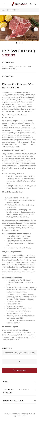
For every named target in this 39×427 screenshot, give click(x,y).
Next (36, 29)
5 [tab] (22, 43)
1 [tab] (16, 43)
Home (3, 10)
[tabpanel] (19, 28)
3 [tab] (19, 43)
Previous (3, 29)
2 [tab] (18, 43)
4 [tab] (21, 43)
